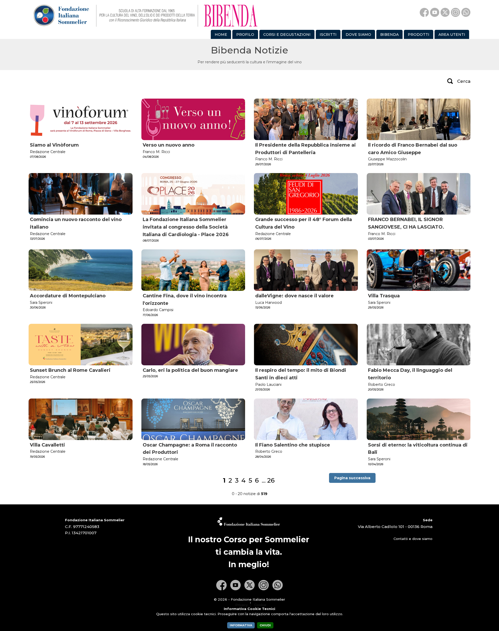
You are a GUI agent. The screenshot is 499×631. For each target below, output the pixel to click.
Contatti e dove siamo (412, 539)
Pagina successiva (352, 478)
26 (271, 480)
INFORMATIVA (241, 625)
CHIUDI (265, 625)
